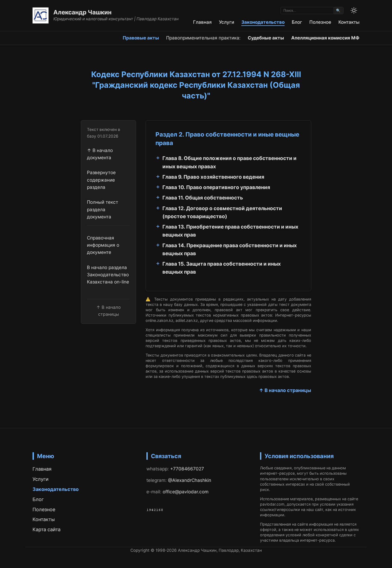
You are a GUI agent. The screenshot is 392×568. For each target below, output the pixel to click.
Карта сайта (47, 529)
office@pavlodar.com (186, 491)
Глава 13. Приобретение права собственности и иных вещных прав (230, 231)
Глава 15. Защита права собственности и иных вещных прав (221, 268)
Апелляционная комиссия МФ (325, 38)
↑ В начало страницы (285, 390)
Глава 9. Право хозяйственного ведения (213, 177)
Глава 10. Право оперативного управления (216, 187)
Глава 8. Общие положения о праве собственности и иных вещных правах (229, 162)
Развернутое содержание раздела (101, 180)
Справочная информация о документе (103, 245)
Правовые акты (141, 38)
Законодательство (263, 22)
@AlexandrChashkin (189, 480)
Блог (297, 22)
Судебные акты (266, 38)
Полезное (320, 22)
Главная (202, 22)
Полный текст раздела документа (102, 209)
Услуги (226, 22)
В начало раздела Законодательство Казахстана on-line (108, 275)
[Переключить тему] (353, 10)
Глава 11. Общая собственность (202, 198)
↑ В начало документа (100, 153)
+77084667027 (187, 468)
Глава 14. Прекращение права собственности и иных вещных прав (229, 249)
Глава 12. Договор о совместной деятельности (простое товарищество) (222, 212)
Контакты (348, 22)
